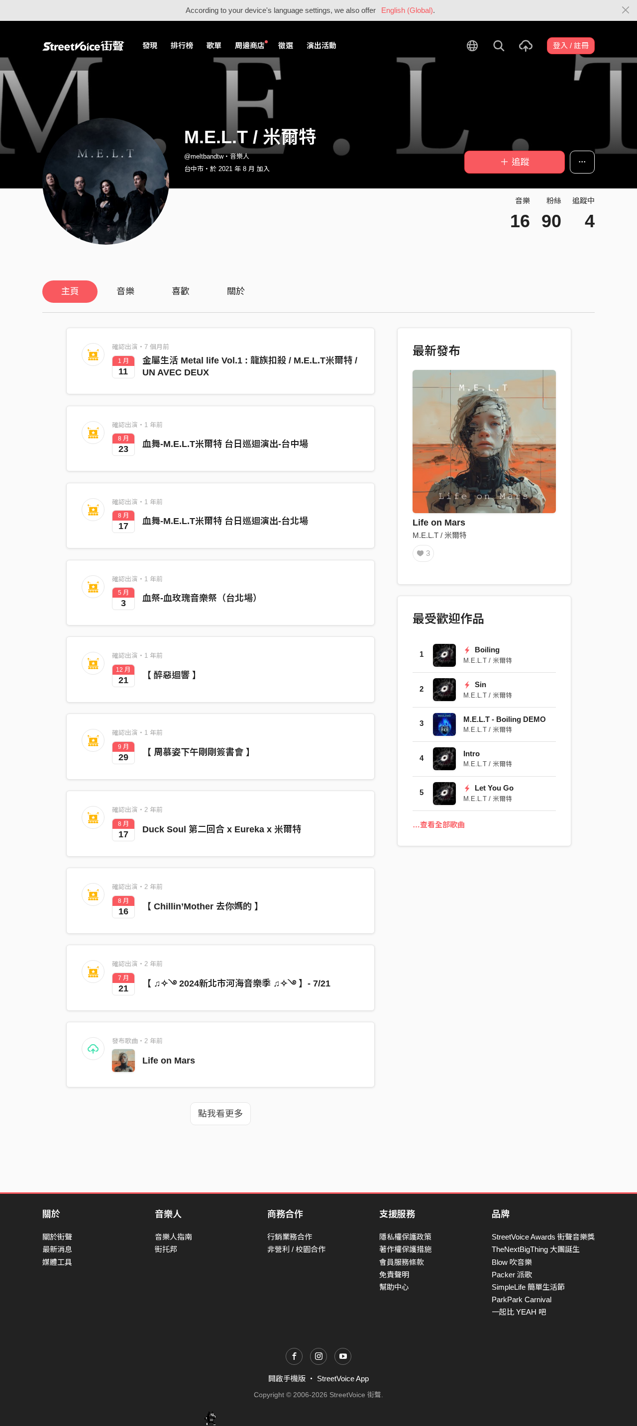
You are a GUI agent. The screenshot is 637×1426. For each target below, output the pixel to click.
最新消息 (57, 1249)
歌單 (214, 45)
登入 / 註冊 (571, 45)
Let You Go (493, 788)
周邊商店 (250, 45)
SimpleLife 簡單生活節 (528, 1287)
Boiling (486, 649)
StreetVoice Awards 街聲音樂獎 (543, 1237)
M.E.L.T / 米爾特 (440, 535)
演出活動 (321, 45)
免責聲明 (394, 1274)
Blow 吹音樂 (512, 1262)
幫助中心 (394, 1287)
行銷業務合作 (289, 1237)
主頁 (70, 291)
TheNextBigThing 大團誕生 (536, 1249)
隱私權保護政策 (405, 1237)
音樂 (125, 291)
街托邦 (166, 1249)
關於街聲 (57, 1237)
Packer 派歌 (512, 1274)
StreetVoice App (343, 1378)
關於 (236, 291)
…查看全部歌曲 (439, 824)
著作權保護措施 (405, 1249)
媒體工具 (57, 1262)
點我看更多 (220, 1114)
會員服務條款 (401, 1262)
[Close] (626, 10)
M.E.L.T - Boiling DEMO (504, 719)
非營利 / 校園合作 (296, 1249)
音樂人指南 (173, 1237)
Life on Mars (168, 1061)
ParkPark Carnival (521, 1299)
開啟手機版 (287, 1378)
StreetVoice (83, 46)
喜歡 (181, 291)
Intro (471, 753)
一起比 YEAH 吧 (519, 1312)
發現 (149, 45)
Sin (479, 684)
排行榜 (182, 45)
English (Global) (407, 10)
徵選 (285, 45)
